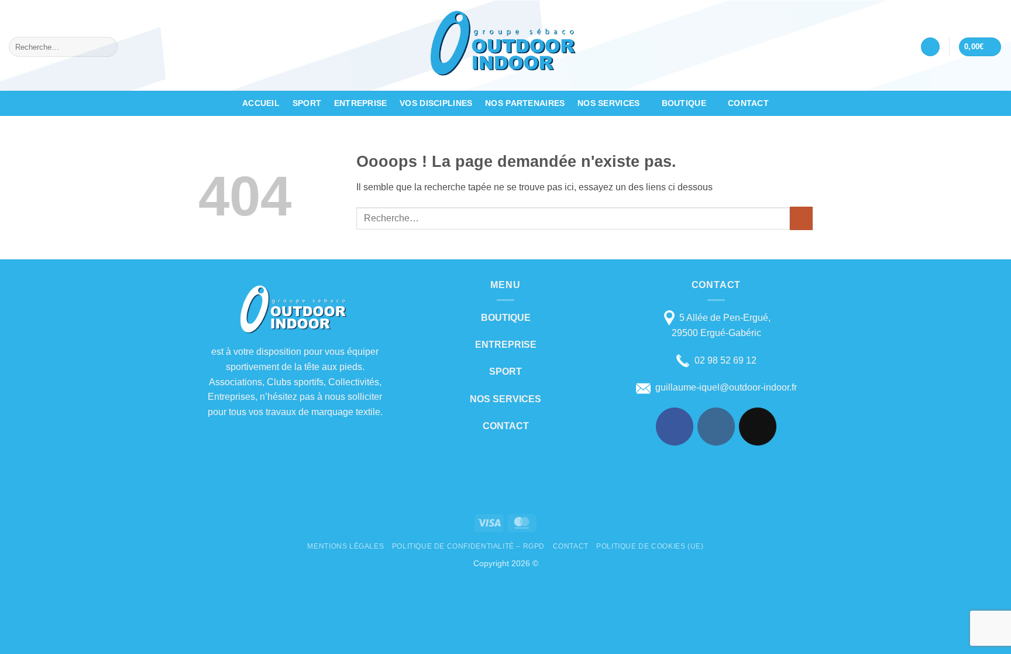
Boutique (684, 103)
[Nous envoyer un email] (758, 427)
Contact (748, 103)
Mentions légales (345, 546)
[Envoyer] (106, 47)
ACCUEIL (261, 103)
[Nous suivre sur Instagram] (716, 427)
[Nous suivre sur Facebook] (675, 427)
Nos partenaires (525, 103)
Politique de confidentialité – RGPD (468, 546)
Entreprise (360, 103)
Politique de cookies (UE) (649, 546)
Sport (307, 103)
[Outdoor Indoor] (505, 45)
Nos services (608, 103)
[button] (930, 47)
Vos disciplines (436, 103)
